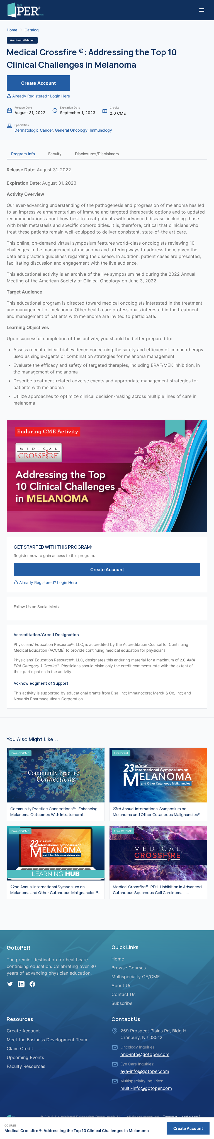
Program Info (23, 153)
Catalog (32, 29)
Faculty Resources (26, 1066)
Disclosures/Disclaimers (97, 153)
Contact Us (123, 994)
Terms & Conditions (180, 1117)
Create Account (38, 83)
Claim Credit (20, 1048)
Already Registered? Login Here (41, 96)
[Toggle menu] (201, 10)
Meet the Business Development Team (47, 1039)
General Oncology (71, 130)
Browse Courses (128, 967)
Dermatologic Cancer (33, 130)
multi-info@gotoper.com (146, 1088)
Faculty (55, 153)
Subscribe (121, 1003)
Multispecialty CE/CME (135, 976)
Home (12, 29)
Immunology (101, 130)
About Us (121, 985)
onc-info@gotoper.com (144, 1054)
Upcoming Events (25, 1057)
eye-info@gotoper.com (144, 1071)
